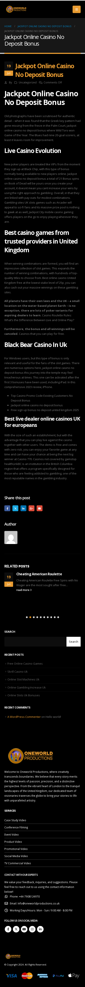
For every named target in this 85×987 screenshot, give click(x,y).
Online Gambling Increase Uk (26, 687)
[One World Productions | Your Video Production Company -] (16, 9)
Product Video (13, 841)
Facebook (7, 508)
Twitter (15, 508)
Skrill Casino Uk (17, 671)
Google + (31, 508)
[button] (27, 617)
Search (9, 632)
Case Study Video (15, 820)
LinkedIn (23, 508)
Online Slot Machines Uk (23, 679)
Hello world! (53, 717)
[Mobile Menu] (77, 9)
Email (39, 508)
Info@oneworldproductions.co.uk (39, 903)
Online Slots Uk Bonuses (23, 695)
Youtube (24, 929)
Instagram (32, 929)
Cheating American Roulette (39, 574)
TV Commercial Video (17, 863)
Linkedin (40, 929)
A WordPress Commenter (24, 717)
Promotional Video (16, 849)
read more (23, 590)
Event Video (11, 834)
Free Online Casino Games (25, 663)
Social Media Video (16, 856)
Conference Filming (16, 827)
